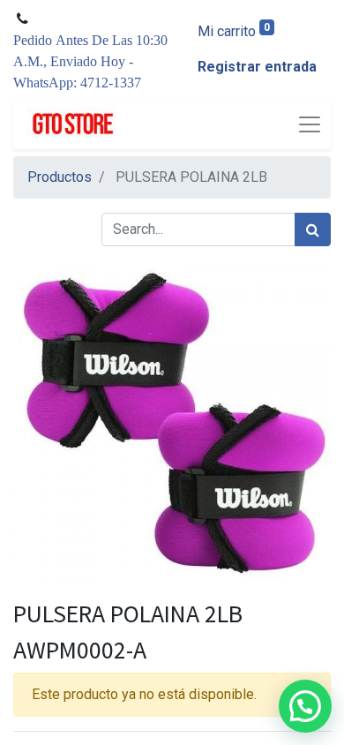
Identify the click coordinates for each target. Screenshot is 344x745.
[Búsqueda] (313, 229)
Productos (59, 177)
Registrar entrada (257, 66)
